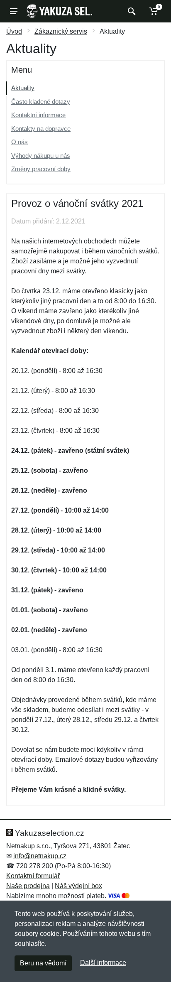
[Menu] (13, 11)
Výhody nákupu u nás (40, 155)
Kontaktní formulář (33, 875)
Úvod (14, 31)
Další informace (103, 962)
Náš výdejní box (78, 885)
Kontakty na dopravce (41, 128)
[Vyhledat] (131, 11)
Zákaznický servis (60, 31)
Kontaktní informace (38, 114)
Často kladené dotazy (40, 101)
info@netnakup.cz (39, 855)
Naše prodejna (28, 885)
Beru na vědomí (43, 963)
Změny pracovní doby (41, 168)
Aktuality (22, 87)
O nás (19, 141)
